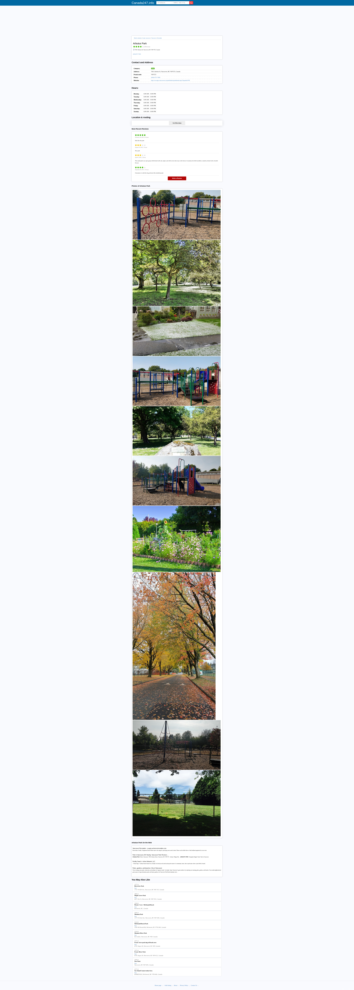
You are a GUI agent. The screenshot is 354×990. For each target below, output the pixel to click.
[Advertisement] (177, 20)
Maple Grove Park (140, 895)
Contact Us (194, 985)
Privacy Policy (184, 985)
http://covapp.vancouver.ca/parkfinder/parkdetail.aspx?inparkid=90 (170, 80)
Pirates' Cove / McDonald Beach (144, 905)
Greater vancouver (146, 38)
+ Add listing (167, 985)
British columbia (137, 38)
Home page (158, 985)
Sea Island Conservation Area (143, 970)
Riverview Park (139, 886)
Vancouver (153, 38)
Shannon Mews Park (140, 933)
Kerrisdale (159, 38)
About (175, 985)
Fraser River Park (140, 952)
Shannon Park (138, 914)
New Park (137, 961)
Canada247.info (143, 3)
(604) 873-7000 (137, 54)
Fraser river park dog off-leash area (145, 942)
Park (153, 68)
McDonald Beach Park (141, 923)
